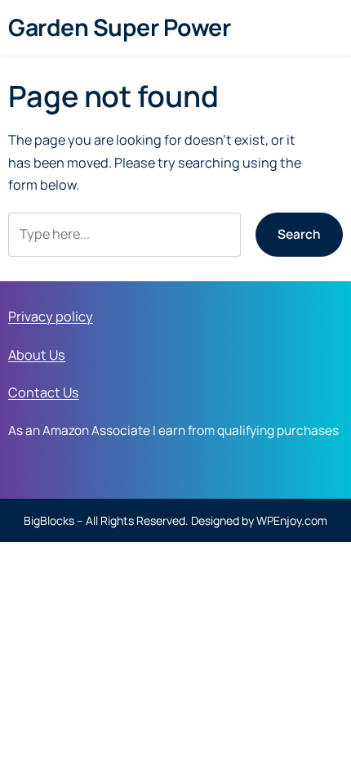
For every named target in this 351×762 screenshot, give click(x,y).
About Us (36, 355)
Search (299, 234)
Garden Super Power (119, 27)
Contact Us (43, 392)
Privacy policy (50, 316)
